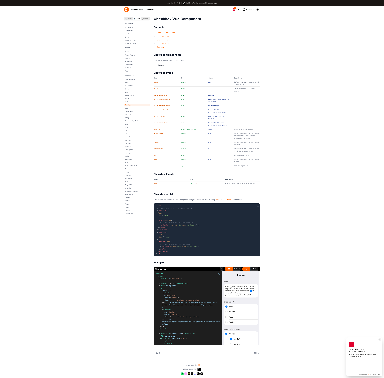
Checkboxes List (163, 43)
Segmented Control (131, 191)
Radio (126, 181)
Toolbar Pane (129, 213)
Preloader (128, 175)
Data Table (128, 114)
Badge (127, 89)
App (126, 82)
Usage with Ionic (130, 40)
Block (126, 92)
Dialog (127, 118)
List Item (127, 143)
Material (237, 269)
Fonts (126, 71)
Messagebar (129, 150)
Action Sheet (129, 86)
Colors (127, 52)
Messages (128, 153)
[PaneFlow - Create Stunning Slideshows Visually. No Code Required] (185, 373)
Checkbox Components (166, 33)
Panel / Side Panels (131, 165)
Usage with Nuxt (130, 43)
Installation (128, 34)
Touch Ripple (129, 64)
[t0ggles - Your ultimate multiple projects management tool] (189, 373)
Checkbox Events (163, 40)
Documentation (137, 10)
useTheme (128, 68)
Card (126, 102)
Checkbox (128, 105)
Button (127, 98)
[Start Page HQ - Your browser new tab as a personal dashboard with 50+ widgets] (182, 373)
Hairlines (127, 58)
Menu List (128, 146)
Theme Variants (130, 55)
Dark (254, 269)
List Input (128, 140)
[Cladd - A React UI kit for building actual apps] (198, 373)
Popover (127, 169)
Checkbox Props (163, 36)
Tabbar (127, 201)
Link (126, 130)
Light (246, 269)
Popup (127, 172)
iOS (229, 269)
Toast (126, 204)
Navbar (127, 156)
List (126, 134)
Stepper (127, 197)
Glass (126, 124)
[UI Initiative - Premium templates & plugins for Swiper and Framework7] (195, 373)
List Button (128, 137)
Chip (126, 108)
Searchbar (128, 188)
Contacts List (129, 111)
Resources (150, 10)
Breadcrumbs (129, 95)
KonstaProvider (130, 79)
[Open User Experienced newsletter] (234, 9)
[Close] (379, 339)
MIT (199, 365)
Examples (160, 47)
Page (126, 162)
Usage (127, 37)
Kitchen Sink (129, 30)
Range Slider (129, 185)
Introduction (129, 27)
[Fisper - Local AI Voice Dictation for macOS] (201, 373)
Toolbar (127, 210)
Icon (126, 127)
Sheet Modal (129, 194)
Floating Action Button (132, 121)
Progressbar (129, 178)
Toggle (127, 207)
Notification (128, 159)
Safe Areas (128, 61)
